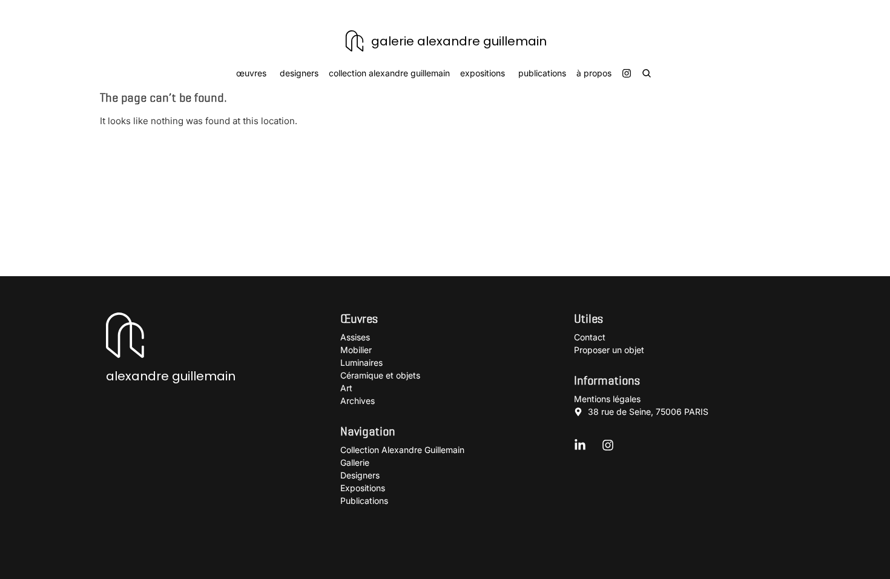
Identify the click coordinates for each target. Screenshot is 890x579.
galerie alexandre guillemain (459, 41)
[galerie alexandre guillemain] (354, 40)
